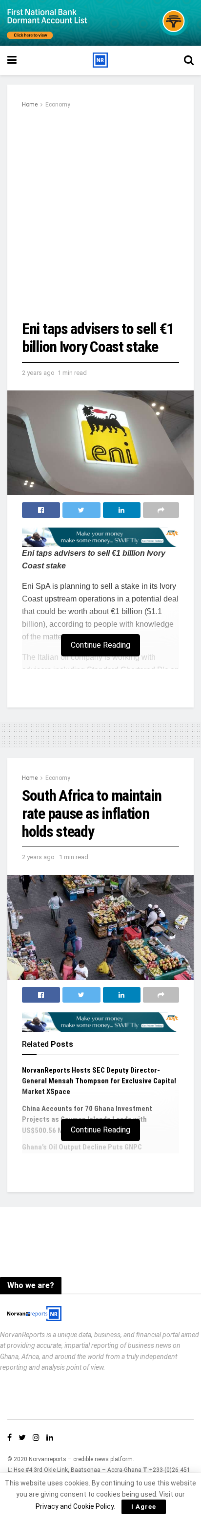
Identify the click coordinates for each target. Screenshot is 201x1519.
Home (30, 104)
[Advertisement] (100, 215)
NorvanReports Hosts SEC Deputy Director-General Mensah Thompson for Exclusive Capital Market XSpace (99, 1081)
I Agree (143, 1506)
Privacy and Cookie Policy (75, 1506)
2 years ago (38, 372)
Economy (57, 104)
